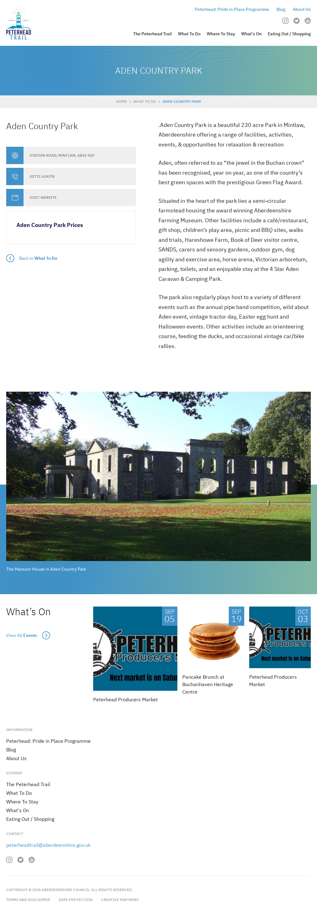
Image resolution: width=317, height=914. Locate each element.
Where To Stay (221, 34)
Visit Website (43, 197)
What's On (251, 34)
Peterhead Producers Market (125, 699)
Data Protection (76, 899)
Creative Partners (120, 899)
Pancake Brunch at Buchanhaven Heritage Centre (207, 684)
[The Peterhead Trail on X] (296, 21)
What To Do (189, 34)
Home (121, 101)
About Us (302, 9)
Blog (280, 9)
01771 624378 (42, 176)
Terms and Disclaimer (28, 899)
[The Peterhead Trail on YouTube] (308, 21)
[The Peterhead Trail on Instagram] (285, 21)
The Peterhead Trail (152, 34)
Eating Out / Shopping (289, 34)
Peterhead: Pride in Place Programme (232, 9)
